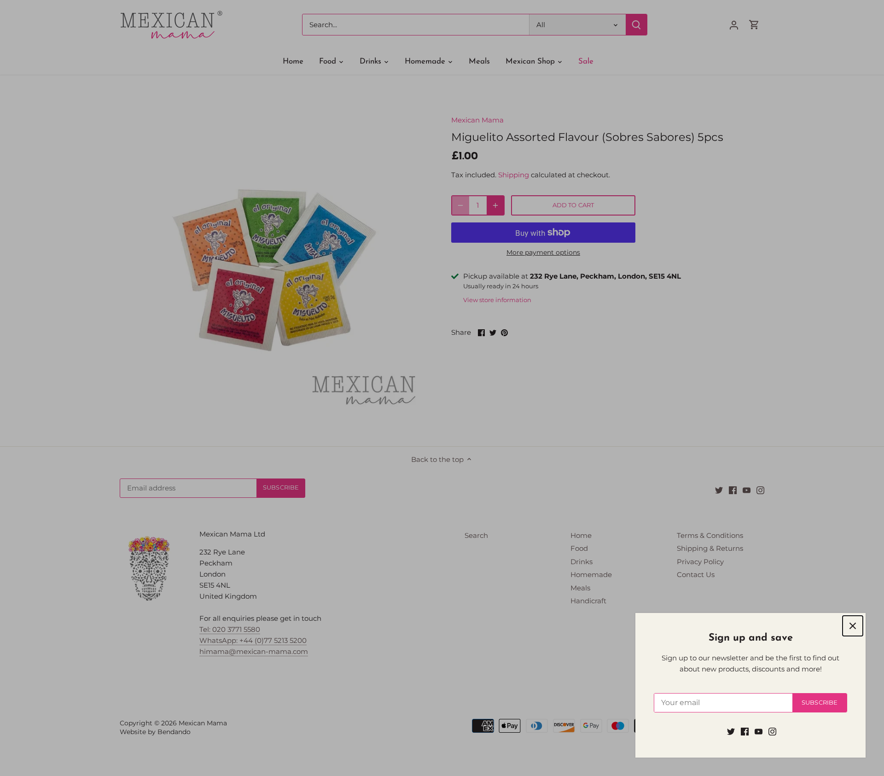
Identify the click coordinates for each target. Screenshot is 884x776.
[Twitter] (731, 731)
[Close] (853, 626)
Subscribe (819, 702)
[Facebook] (745, 731)
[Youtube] (758, 731)
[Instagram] (772, 731)
